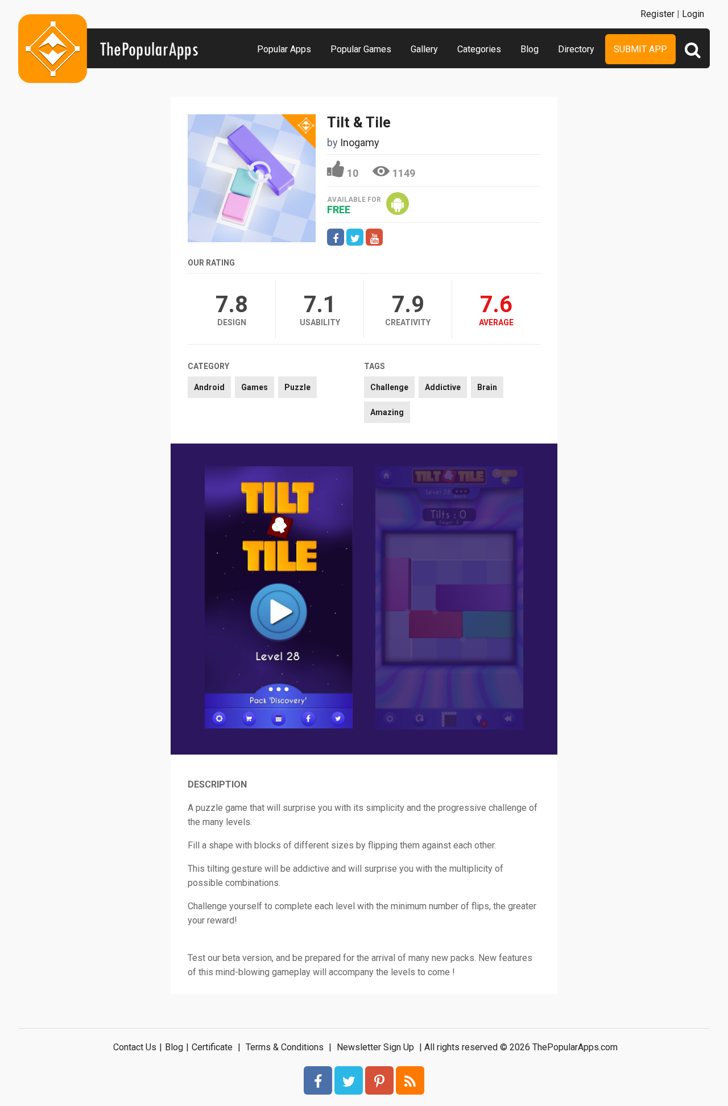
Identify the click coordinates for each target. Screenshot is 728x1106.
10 (352, 173)
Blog (529, 49)
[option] (278, 598)
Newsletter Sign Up (375, 1047)
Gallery (424, 49)
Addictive (443, 387)
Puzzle (297, 387)
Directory (576, 49)
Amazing (387, 412)
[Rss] (410, 1080)
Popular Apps (284, 49)
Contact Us (134, 1047)
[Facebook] (318, 1080)
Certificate (212, 1047)
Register (657, 14)
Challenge (389, 387)
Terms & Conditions (285, 1047)
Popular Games (360, 49)
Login (693, 14)
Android (209, 387)
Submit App (640, 49)
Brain (487, 387)
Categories (479, 49)
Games (254, 387)
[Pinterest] (379, 1080)
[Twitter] (348, 1080)
